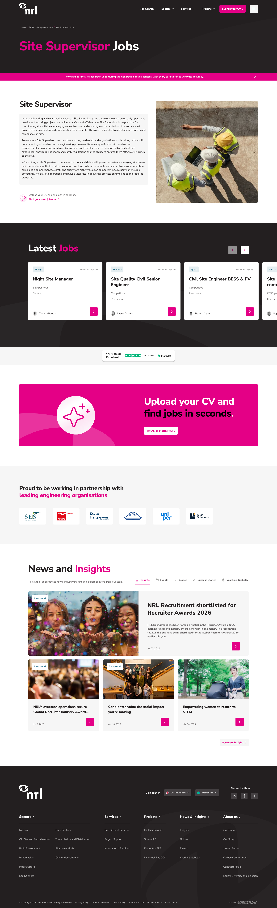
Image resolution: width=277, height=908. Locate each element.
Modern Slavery (154, 902)
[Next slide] (245, 250)
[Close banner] (255, 76)
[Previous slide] (232, 250)
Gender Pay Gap (136, 902)
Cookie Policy (119, 902)
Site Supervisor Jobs (64, 27)
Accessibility (171, 902)
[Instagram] (254, 796)
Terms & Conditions (101, 902)
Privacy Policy (81, 902)
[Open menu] (254, 9)
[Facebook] (244, 796)
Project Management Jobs (41, 27)
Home (23, 27)
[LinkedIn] (234, 796)
